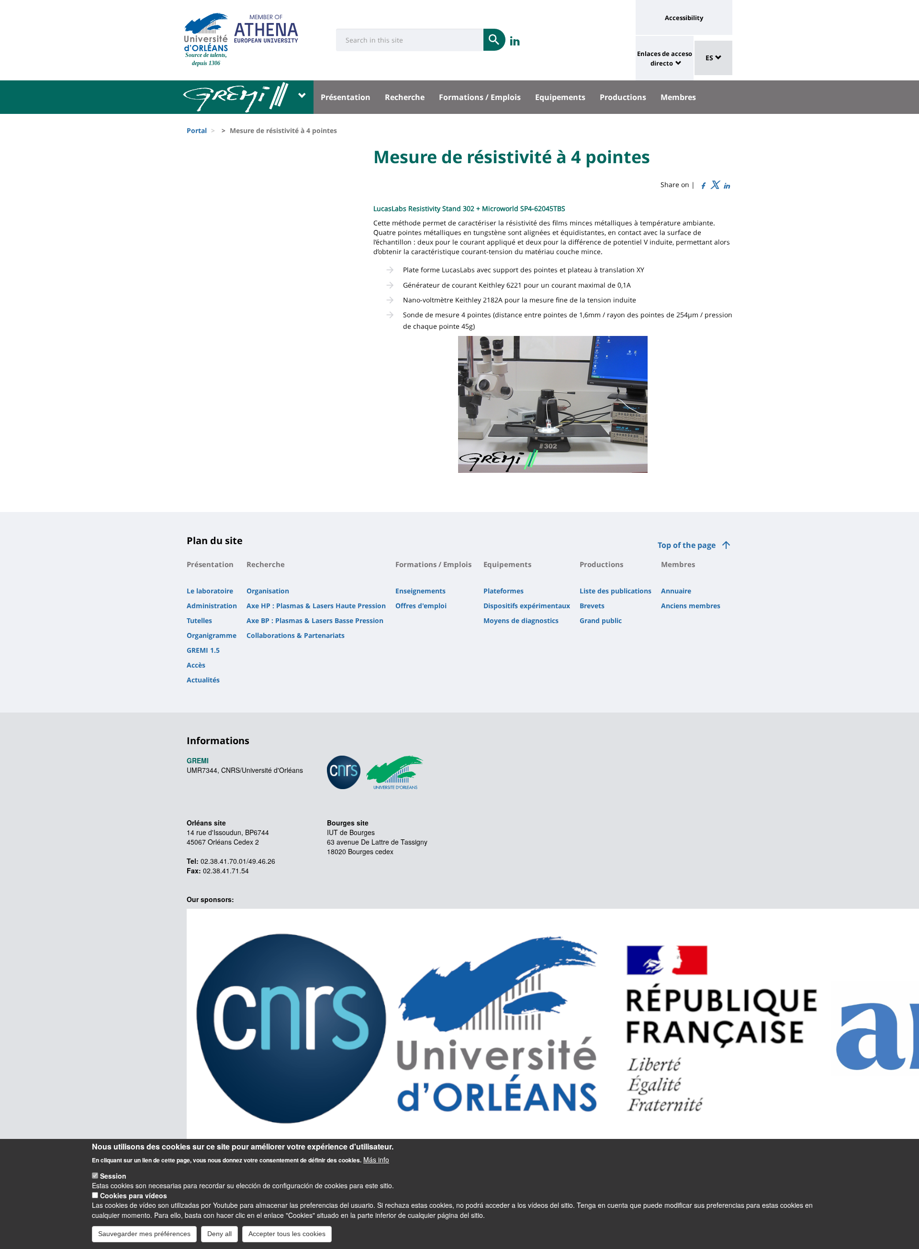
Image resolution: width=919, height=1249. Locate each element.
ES (710, 57)
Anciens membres (690, 605)
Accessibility (684, 17)
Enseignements (420, 590)
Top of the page (687, 545)
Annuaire (676, 590)
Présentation (345, 97)
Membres (678, 97)
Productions (623, 97)
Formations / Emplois (480, 97)
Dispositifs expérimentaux (526, 605)
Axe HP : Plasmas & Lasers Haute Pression (316, 605)
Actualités (203, 679)
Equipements (560, 97)
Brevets (592, 605)
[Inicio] (206, 32)
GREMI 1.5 (203, 650)
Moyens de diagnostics (521, 620)
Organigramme (211, 635)
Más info (376, 1159)
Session (113, 1176)
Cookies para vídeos (133, 1195)
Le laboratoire (210, 590)
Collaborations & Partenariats (296, 635)
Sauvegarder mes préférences (144, 1234)
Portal (197, 130)
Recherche (405, 97)
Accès (196, 664)
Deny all (219, 1234)
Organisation (268, 590)
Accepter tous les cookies (286, 1234)
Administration (212, 605)
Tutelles (199, 620)
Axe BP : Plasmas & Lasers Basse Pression (315, 620)
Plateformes (503, 590)
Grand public (601, 620)
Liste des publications (615, 590)
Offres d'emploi (421, 605)
